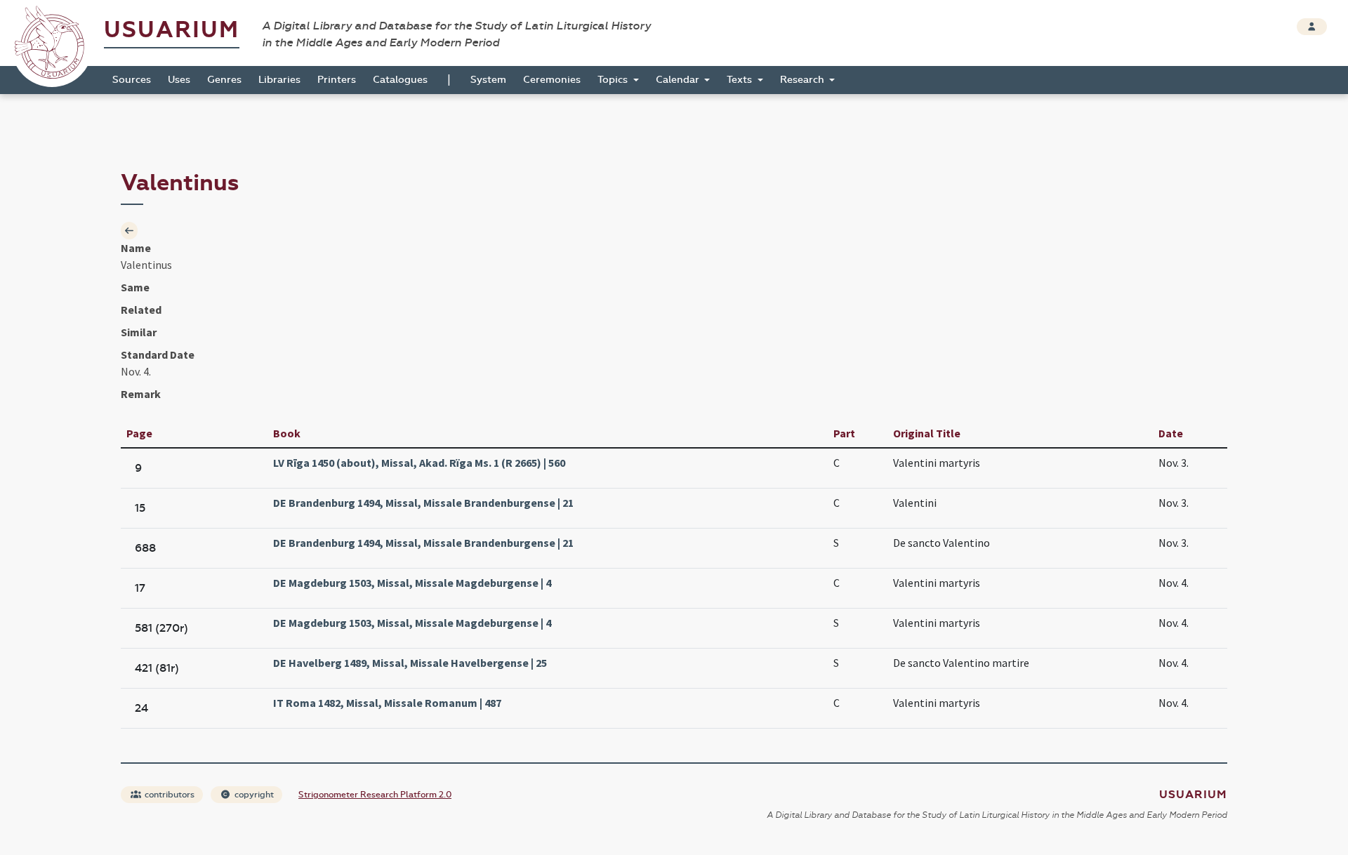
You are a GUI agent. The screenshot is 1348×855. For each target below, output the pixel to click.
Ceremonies (552, 80)
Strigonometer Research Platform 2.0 (374, 795)
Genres (224, 80)
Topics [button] (613, 80)
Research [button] (803, 80)
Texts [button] (741, 80)
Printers (336, 80)
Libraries (279, 80)
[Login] (1312, 26)
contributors (168, 795)
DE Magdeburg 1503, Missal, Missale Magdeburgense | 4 (412, 583)
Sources (131, 80)
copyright (253, 795)
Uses (179, 80)
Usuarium (171, 30)
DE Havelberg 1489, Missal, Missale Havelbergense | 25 (410, 663)
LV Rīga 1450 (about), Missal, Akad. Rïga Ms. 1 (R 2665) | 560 (419, 463)
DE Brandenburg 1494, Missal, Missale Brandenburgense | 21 (423, 503)
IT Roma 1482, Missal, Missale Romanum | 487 (387, 703)
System (488, 80)
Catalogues (400, 80)
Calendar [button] (679, 80)
